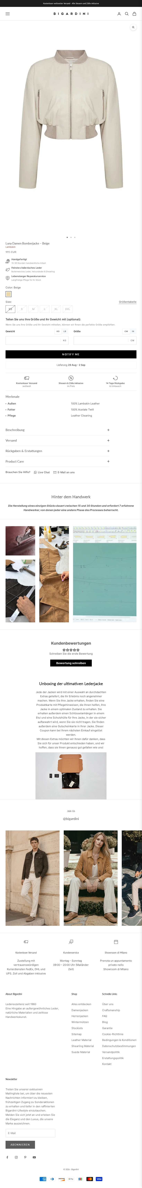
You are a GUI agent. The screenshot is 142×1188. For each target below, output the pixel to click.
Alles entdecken (81, 1004)
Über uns (107, 1004)
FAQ (104, 1016)
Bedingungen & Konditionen (119, 1040)
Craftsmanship (111, 1010)
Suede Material (81, 1052)
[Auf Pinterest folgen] (25, 1157)
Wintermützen (80, 1022)
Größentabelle (127, 301)
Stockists (77, 1028)
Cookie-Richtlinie (112, 1034)
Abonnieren (20, 1144)
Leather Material (81, 1040)
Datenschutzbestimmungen (119, 1046)
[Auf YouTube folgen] (34, 1157)
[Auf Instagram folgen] (16, 1157)
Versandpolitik (111, 1052)
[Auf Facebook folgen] (7, 1157)
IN (133, 331)
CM (126, 331)
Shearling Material (83, 1046)
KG (58, 331)
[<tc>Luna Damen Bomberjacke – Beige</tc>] (8, 294)
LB (65, 331)
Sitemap (77, 1034)
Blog (105, 1022)
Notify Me (71, 354)
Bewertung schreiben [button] (71, 663)
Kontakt (106, 1064)
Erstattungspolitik (113, 1058)
